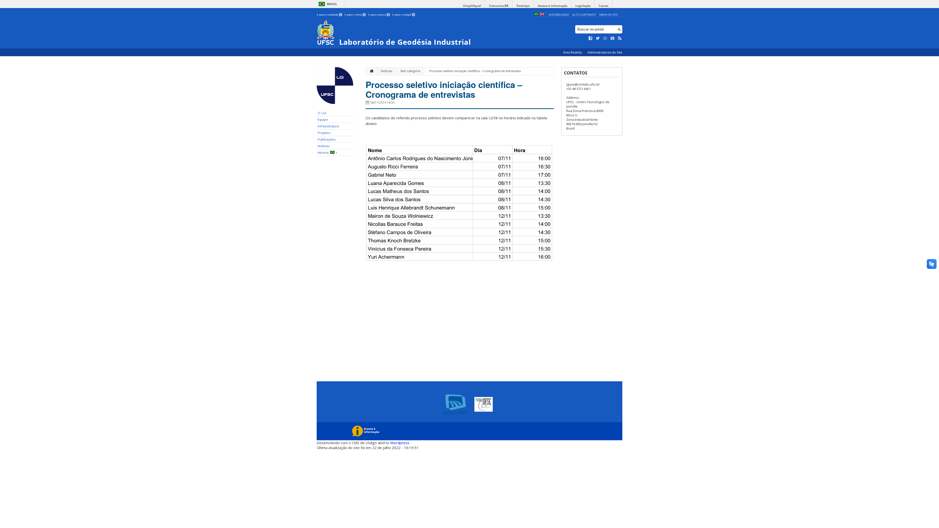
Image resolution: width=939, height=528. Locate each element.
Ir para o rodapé (403, 14)
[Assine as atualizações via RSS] (620, 38)
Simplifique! (472, 6)
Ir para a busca (378, 14)
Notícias (324, 146)
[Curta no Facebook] (590, 38)
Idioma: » (327, 152)
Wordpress (399, 442)
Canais (603, 6)
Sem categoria (410, 71)
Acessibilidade (559, 14)
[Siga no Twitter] (598, 38)
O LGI (322, 113)
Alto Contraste (584, 14)
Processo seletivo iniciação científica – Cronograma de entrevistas (475, 71)
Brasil (332, 4)
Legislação (583, 6)
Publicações (327, 139)
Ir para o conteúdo (329, 14)
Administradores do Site (604, 52)
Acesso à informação (552, 6)
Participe (523, 6)
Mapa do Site (608, 14)
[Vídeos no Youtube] (605, 38)
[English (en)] (542, 14)
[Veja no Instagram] (613, 38)
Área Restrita (572, 52)
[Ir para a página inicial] (370, 71)
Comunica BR (498, 6)
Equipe (323, 119)
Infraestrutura (328, 126)
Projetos (324, 133)
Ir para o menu (355, 14)
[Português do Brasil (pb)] (536, 14)
